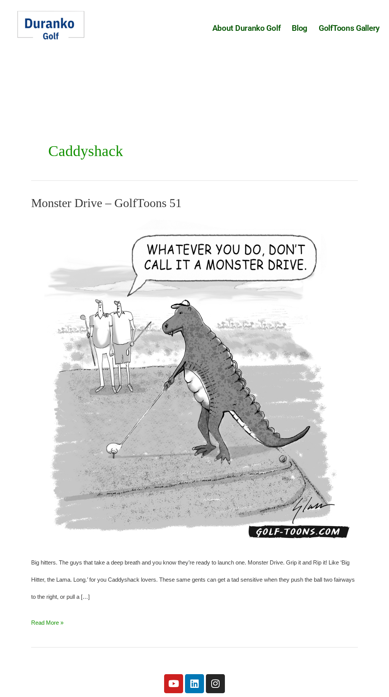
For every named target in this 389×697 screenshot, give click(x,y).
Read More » (47, 620)
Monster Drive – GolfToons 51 (106, 203)
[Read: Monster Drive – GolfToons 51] (194, 381)
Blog (299, 28)
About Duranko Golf (246, 28)
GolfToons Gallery (349, 28)
